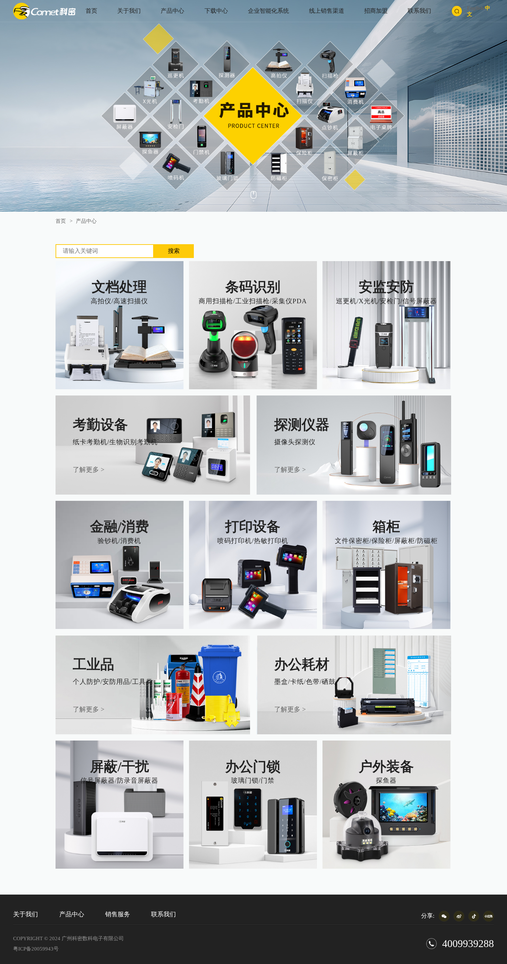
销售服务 (117, 914)
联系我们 (419, 11)
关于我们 (129, 11)
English (475, 8)
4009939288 (468, 943)
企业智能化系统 (268, 11)
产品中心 (172, 11)
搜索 (174, 251)
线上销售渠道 (326, 11)
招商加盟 (376, 11)
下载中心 (216, 11)
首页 (91, 11)
